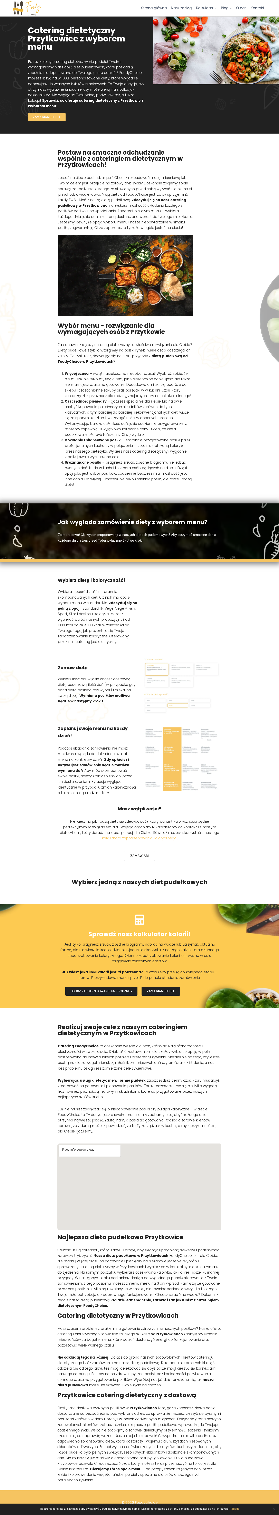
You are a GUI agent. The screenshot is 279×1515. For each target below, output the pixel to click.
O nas (241, 8)
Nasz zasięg (181, 8)
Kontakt (257, 8)
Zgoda (235, 1508)
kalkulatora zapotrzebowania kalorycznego (139, 838)
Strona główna (154, 8)
